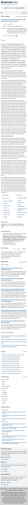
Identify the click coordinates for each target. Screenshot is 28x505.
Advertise (20, 488)
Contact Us (5, 484)
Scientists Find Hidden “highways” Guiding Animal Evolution (13, 412)
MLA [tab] (14, 248)
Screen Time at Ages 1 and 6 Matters (10, 363)
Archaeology (6, 214)
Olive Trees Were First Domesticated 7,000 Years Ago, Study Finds (13, 321)
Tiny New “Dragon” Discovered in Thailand (12, 371)
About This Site (4, 488)
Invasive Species (6, 386)
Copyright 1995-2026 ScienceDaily (9, 492)
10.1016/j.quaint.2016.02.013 (9, 244)
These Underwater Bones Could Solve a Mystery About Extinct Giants (13, 431)
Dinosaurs (4, 401)
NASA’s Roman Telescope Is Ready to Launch (12, 367)
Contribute (14, 488)
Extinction (20, 217)
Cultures (5, 217)
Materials (3, 224)
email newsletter (20, 8)
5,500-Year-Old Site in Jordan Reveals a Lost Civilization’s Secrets (12, 268)
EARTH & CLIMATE (4, 388)
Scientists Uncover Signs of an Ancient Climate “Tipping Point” (14, 342)
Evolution (6, 203)
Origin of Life (6, 210)
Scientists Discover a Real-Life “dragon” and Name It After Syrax (14, 415)
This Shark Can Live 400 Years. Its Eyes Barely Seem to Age (14, 419)
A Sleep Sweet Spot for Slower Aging (10, 361)
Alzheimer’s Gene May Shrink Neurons (11, 373)
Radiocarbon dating (22, 198)
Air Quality (4, 394)
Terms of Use (20, 490)
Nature (3, 382)
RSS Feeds (5, 459)
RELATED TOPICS (5, 195)
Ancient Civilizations (8, 201)
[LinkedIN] (14, 35)
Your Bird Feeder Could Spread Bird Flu (11, 357)
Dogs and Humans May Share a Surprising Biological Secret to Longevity (13, 336)
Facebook (5, 469)
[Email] (17, 35)
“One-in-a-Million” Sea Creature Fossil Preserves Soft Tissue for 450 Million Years (14, 436)
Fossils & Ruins (5, 198)
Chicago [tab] (24, 248)
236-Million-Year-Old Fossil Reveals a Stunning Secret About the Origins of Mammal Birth (13, 346)
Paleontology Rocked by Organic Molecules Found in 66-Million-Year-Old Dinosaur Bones (14, 443)
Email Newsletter (7, 457)
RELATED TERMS (19, 195)
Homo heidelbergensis (21, 205)
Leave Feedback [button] (7, 482)
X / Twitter (5, 471)
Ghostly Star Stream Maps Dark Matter (11, 359)
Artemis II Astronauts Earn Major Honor (11, 369)
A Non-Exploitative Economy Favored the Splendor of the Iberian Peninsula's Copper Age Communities (14, 311)
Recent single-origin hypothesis (22, 209)
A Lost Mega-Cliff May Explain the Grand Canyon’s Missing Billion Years (13, 424)
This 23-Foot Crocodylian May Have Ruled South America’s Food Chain (13, 439)
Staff (10, 488)
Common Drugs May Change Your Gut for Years (13, 354)
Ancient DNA (7, 212)
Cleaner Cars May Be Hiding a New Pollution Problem (13, 339)
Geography (4, 392)
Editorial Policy (12, 490)
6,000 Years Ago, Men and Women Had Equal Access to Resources (12, 279)
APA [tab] (19, 248)
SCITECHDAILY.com (10, 332)
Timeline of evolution (22, 212)
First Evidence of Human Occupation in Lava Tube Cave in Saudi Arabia (13, 300)
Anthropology (7, 205)
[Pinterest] (12, 35)
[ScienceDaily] (9, 2)
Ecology (4, 390)
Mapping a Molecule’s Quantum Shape (11, 365)
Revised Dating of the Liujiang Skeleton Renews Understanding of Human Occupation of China (13, 289)
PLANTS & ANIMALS (5, 379)
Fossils (5, 208)
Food (3, 384)
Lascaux (19, 200)
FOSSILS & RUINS (4, 396)
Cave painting (21, 214)
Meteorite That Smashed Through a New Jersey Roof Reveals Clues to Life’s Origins (14, 427)
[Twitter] (10, 35)
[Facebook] (8, 35)
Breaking (3, 351)
